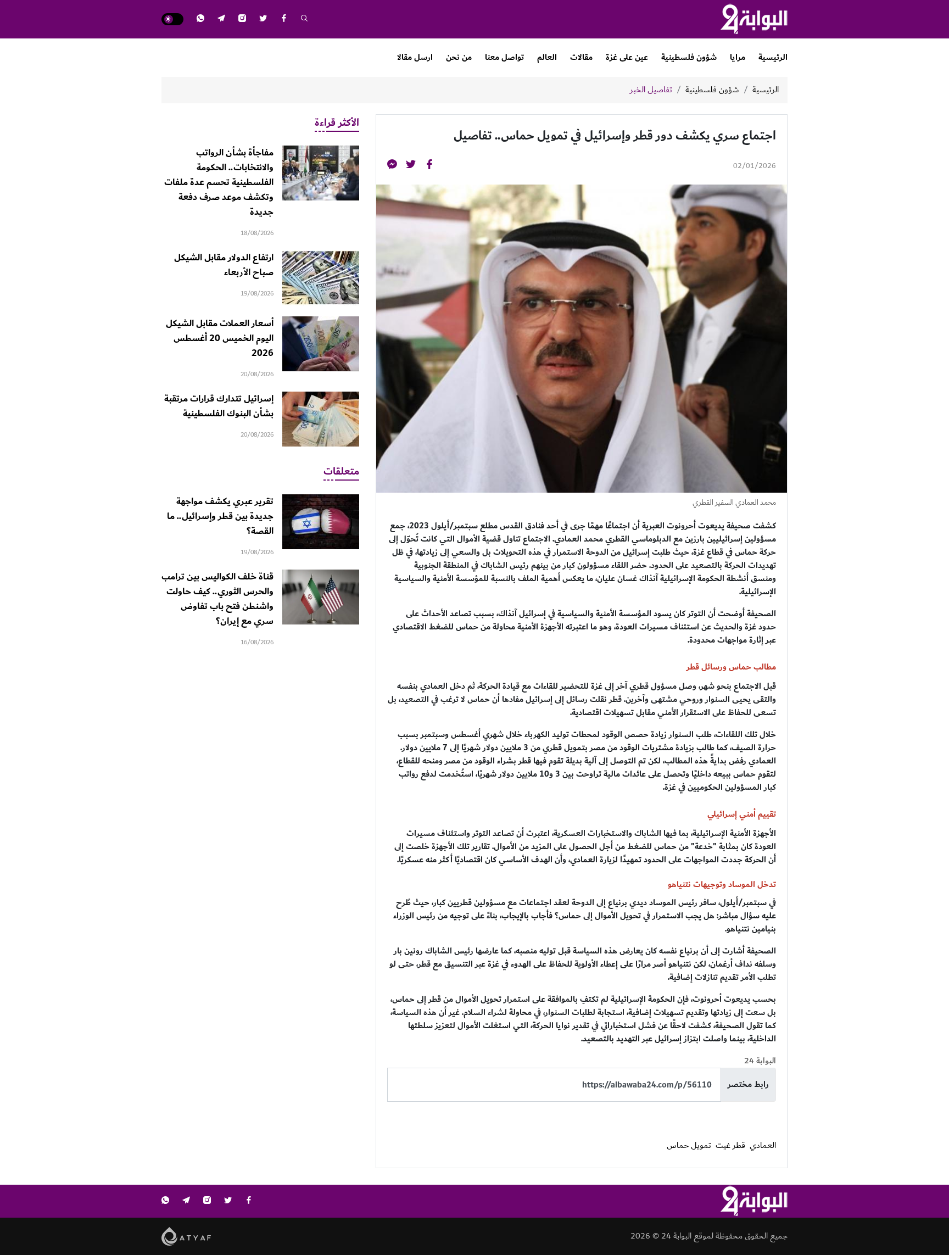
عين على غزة (627, 57)
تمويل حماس (689, 1145)
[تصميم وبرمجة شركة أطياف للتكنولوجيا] (186, 1236)
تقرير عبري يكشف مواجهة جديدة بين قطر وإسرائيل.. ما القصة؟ (220, 516)
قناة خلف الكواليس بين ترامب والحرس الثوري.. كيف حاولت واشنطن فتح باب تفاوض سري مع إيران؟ (217, 598)
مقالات (581, 57)
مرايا (737, 57)
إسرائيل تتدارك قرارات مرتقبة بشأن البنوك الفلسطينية (218, 406)
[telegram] (221, 19)
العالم (547, 57)
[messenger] (392, 166)
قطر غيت (730, 1145)
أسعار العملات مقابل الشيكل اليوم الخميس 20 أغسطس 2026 (219, 338)
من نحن (459, 57)
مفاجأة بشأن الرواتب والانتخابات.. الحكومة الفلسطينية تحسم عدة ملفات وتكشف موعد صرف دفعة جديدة (218, 182)
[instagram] (242, 19)
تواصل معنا (504, 57)
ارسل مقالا (415, 57)
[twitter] (263, 19)
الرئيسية (773, 57)
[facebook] (284, 19)
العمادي (763, 1145)
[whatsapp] (200, 19)
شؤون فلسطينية (689, 57)
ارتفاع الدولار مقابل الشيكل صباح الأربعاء (223, 265)
